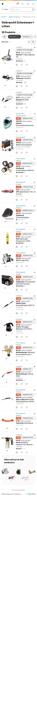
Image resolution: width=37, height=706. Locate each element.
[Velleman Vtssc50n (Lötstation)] (18, 78)
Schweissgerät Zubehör (20, 160)
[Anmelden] (23, 4)
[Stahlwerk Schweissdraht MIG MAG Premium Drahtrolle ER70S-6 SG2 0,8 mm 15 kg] (18, 281)
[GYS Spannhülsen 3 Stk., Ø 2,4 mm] (18, 191)
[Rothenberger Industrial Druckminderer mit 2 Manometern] (18, 352)
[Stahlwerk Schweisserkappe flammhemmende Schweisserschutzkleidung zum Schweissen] (18, 215)
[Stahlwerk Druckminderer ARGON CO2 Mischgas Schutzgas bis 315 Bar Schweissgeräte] (18, 167)
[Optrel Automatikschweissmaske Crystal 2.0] (18, 122)
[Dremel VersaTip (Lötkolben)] (18, 100)
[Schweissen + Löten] (18, 470)
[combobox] (4, 37)
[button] (34, 47)
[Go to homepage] (2, 4)
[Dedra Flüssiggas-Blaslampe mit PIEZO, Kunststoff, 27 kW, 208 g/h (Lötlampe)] (18, 328)
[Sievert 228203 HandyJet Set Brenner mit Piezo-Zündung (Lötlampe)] (18, 444)
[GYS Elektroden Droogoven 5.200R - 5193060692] (18, 238)
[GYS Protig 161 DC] (18, 259)
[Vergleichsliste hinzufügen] (16, 64)
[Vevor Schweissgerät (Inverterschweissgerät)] (18, 145)
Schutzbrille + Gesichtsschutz (21, 115)
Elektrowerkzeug (14, 17)
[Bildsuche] (32, 9)
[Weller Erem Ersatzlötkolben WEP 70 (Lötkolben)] (18, 305)
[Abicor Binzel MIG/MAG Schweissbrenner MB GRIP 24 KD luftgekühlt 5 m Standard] (18, 399)
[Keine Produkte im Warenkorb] (33, 4)
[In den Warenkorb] (26, 64)
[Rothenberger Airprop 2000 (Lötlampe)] (18, 375)
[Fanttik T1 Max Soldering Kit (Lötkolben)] (18, 56)
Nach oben (31, 494)
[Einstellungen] (17, 4)
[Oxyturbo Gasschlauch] (18, 421)
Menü (6, 9)
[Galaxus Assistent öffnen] (28, 4)
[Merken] (21, 64)
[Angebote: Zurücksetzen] (19, 37)
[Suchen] (12, 9)
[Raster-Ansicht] (29, 42)
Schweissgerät (20, 137)
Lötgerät (19, 47)
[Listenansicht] (33, 42)
